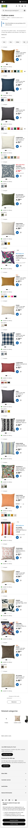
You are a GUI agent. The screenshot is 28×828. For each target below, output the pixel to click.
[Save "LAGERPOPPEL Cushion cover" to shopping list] (20, 146)
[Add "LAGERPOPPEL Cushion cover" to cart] (17, 146)
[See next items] (26, 42)
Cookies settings (14, 824)
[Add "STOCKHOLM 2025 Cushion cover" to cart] (17, 429)
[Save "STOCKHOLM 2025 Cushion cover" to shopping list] (20, 429)
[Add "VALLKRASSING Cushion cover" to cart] (17, 203)
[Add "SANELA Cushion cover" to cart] (17, 59)
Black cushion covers (6, 736)
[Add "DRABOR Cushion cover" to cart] (17, 609)
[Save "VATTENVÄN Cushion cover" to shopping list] (20, 537)
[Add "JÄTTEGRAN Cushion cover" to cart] (17, 684)
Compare (5, 47)
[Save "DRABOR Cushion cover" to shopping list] (20, 609)
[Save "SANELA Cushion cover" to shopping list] (20, 59)
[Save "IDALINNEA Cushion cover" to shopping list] (20, 176)
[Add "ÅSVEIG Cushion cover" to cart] (17, 314)
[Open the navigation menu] (25, 6)
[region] (14, 814)
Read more (4, 34)
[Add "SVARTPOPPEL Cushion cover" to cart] (17, 232)
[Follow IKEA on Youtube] (16, 800)
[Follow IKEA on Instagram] (6, 800)
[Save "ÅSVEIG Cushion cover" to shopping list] (20, 314)
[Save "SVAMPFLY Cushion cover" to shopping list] (20, 342)
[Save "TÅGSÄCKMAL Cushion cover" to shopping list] (20, 557)
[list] (14, 721)
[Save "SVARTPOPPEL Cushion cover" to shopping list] (20, 232)
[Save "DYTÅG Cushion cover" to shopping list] (20, 89)
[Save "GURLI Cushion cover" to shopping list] (20, 117)
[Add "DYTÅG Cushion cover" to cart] (17, 89)
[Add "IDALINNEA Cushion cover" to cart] (17, 176)
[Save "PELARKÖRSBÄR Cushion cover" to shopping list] (20, 265)
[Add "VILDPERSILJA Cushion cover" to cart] (17, 476)
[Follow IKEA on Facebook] (2, 800)
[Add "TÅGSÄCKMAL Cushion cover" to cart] (17, 557)
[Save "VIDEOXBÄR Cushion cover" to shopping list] (20, 631)
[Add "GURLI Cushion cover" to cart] (17, 117)
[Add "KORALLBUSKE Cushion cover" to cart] (17, 452)
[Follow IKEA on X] (12, 800)
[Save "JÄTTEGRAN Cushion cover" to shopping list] (20, 684)
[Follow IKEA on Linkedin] (9, 800)
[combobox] (12, 10)
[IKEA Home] (4, 6)
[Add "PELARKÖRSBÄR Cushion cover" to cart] (17, 265)
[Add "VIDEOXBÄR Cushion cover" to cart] (17, 631)
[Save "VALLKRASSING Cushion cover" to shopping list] (20, 203)
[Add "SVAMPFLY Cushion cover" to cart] (17, 342)
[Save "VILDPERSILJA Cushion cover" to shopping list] (20, 476)
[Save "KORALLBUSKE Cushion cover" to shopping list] (20, 452)
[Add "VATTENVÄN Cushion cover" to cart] (17, 537)
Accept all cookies (14, 820)
